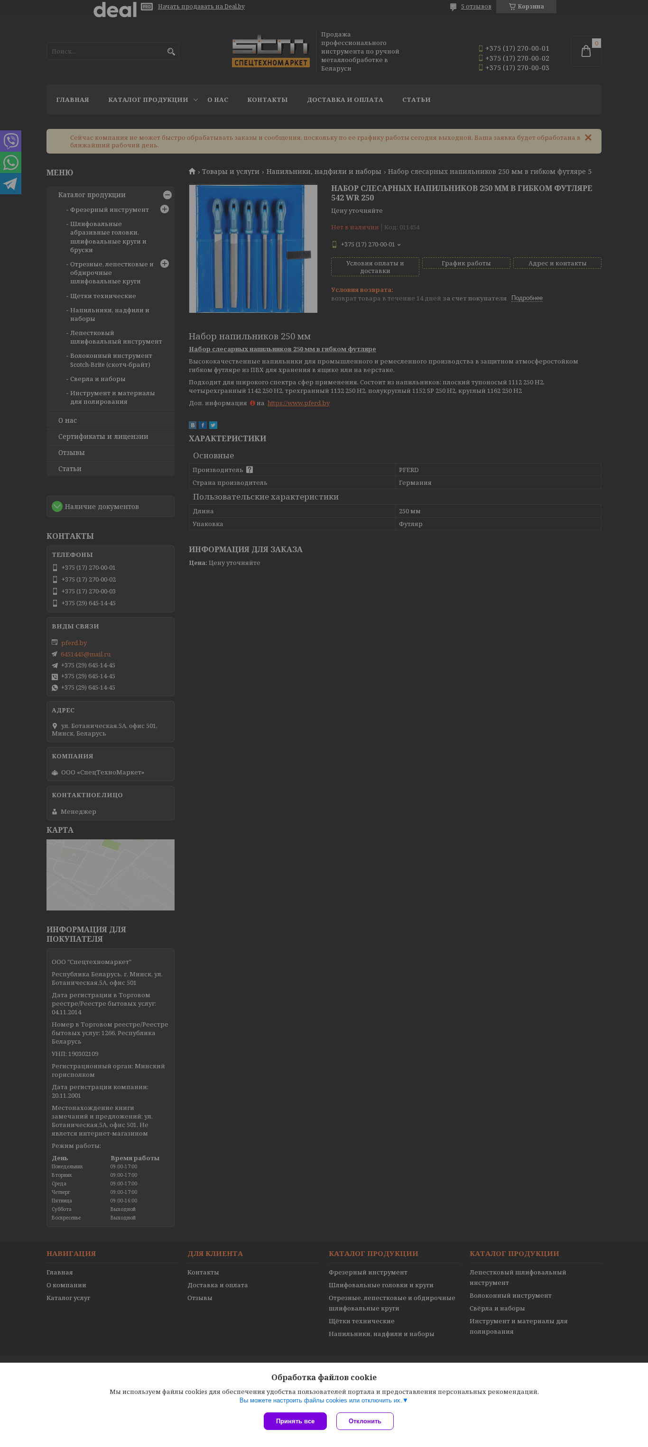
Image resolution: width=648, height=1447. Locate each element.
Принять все (295, 1421)
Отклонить (365, 1421)
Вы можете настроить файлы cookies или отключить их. (321, 1400)
